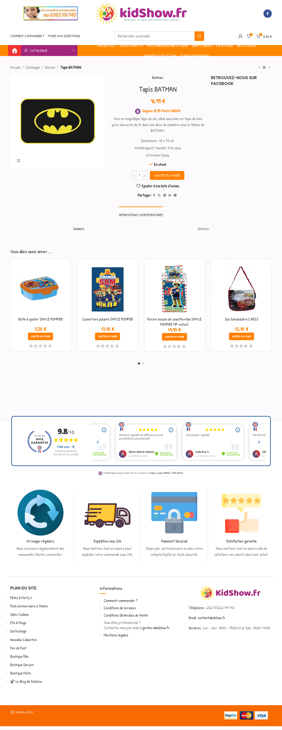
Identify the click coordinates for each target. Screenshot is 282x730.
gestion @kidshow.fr (156, 627)
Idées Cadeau (19, 614)
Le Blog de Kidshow (28, 681)
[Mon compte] (240, 36)
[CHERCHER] (199, 36)
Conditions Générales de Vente (126, 615)
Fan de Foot (18, 648)
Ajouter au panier (167, 175)
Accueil (15, 67)
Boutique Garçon (22, 664)
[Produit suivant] (269, 67)
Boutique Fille (19, 656)
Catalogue (32, 67)
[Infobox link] (40, 524)
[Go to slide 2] (143, 363)
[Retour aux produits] (264, 67)
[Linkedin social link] (169, 195)
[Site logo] (141, 13)
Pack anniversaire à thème (29, 606)
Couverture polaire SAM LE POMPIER (107, 319)
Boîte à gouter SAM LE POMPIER (40, 319)
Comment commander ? (121, 600)
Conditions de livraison (120, 608)
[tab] (141, 213)
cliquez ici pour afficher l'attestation (166, 473)
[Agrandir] (18, 160)
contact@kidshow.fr (211, 617)
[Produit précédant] (259, 67)
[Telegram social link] (175, 195)
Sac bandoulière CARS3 (241, 319)
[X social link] (159, 195)
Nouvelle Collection (23, 639)
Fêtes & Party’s (21, 597)
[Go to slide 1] (139, 363)
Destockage (18, 631)
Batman (157, 77)
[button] (40, 336)
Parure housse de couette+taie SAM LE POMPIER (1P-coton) (174, 322)
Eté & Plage (18, 622)
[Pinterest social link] (164, 195)
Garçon (50, 67)
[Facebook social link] (267, 13)
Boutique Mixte (20, 673)
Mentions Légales (116, 635)
